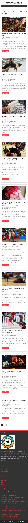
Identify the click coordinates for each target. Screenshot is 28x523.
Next (11, 425)
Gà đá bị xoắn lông (7, 122)
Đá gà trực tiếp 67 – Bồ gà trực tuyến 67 (13, 244)
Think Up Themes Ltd (11, 521)
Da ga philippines (4, 471)
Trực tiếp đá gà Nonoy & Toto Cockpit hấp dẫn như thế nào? (13, 511)
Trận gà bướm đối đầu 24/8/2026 (8, 503)
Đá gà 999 (12, 249)
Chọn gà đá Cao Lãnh (8, 80)
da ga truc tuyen (12, 294)
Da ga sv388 (3, 478)
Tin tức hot (11, 38)
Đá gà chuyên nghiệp (8, 164)
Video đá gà (3, 486)
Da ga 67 (3, 482)
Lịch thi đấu (3, 488)
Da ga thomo (3, 473)
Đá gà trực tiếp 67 (17, 249)
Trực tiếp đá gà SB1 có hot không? (8, 508)
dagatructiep (18, 294)
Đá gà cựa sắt (7, 37)
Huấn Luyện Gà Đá (7, 79)
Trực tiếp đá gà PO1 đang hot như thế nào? (10, 514)
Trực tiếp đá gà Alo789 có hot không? (9, 499)
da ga (9, 249)
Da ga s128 (3, 480)
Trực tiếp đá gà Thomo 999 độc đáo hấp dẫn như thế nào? (14, 501)
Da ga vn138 (3, 476)
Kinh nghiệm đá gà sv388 (8, 377)
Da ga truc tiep (4, 469)
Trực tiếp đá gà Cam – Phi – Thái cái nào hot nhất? (12, 506)
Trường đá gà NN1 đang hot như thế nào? (10, 516)
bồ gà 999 (5, 249)
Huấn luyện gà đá (4, 484)
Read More (5, 51)
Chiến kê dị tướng (7, 208)
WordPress (22, 521)
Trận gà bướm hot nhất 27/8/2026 (8, 495)
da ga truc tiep (6, 294)
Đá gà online (6, 38)
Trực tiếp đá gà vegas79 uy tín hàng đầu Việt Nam (12, 497)
